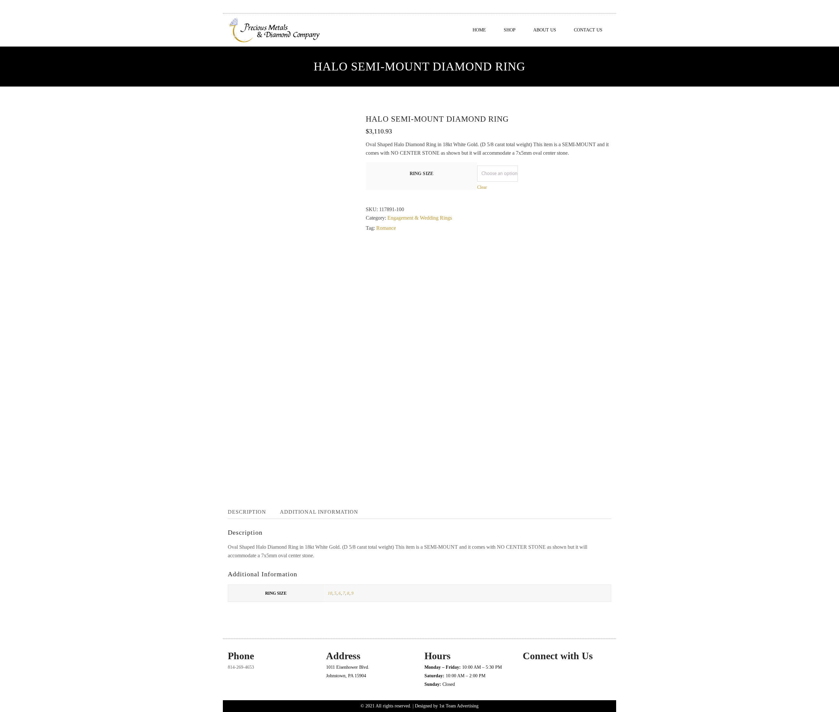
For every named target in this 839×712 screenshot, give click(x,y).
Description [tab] (247, 512)
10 (330, 593)
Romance (386, 228)
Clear (482, 187)
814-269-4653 (241, 667)
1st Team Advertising (458, 705)
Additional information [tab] (319, 512)
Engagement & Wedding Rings (419, 218)
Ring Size (422, 173)
